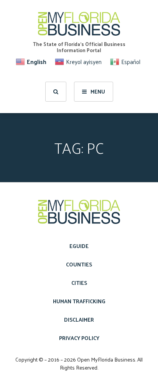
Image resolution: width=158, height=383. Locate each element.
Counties (79, 264)
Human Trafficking (79, 301)
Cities (79, 283)
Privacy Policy (79, 338)
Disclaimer (79, 319)
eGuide (79, 246)
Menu (98, 91)
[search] (55, 92)
